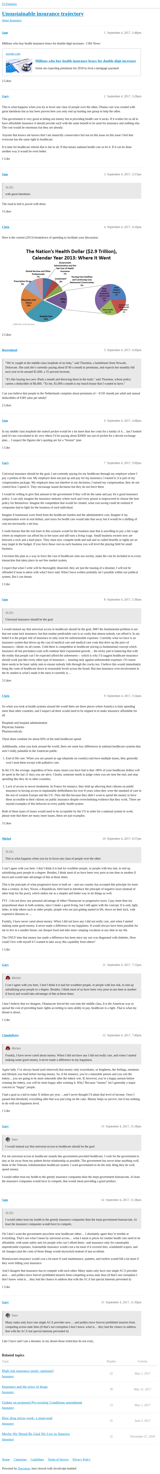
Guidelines (37, 1459)
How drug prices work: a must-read (27, 1418)
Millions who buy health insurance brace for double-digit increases (85, 61)
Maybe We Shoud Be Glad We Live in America (36, 1434)
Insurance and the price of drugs (25, 1387)
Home (6, 1459)
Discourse (24, 1468)
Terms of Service (58, 1459)
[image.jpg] (69, 285)
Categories (20, 1459)
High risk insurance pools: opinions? (28, 1371)
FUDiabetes (9, 4)
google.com (13, 53)
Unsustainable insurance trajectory (43, 14)
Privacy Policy (82, 1459)
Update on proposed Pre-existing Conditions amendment (42, 1402)
